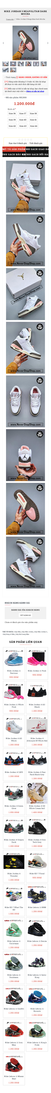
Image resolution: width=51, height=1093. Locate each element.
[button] (3, 43)
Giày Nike (17, 632)
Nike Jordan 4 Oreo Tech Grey (37, 841)
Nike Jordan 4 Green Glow (14, 807)
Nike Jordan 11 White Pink (14, 705)
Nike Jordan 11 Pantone (14, 672)
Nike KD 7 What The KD (14, 908)
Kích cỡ (11, 109)
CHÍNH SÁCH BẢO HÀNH (14, 154)
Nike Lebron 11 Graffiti (14, 1009)
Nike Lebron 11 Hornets (37, 1010)
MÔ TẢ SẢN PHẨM (14, 149)
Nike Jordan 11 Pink (37, 671)
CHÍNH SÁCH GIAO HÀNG (37, 149)
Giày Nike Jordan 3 (40, 632)
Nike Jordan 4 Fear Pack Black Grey (37, 773)
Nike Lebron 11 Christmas (14, 942)
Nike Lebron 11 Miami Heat (14, 1077)
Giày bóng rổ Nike (9, 634)
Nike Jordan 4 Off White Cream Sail (37, 807)
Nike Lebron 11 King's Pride (37, 1043)
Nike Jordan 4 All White (14, 739)
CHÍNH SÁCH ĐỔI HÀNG (37, 154)
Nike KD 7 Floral (37, 873)
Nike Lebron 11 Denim (37, 941)
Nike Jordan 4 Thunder (13, 874)
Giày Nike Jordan (27, 632)
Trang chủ (10, 19)
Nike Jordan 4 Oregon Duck (14, 841)
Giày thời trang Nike (22, 634)
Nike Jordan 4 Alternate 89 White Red (37, 739)
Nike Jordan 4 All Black (37, 705)
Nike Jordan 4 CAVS (14, 772)
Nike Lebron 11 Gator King (37, 976)
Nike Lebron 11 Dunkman (14, 976)
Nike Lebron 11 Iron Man (14, 1043)
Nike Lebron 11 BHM (37, 907)
